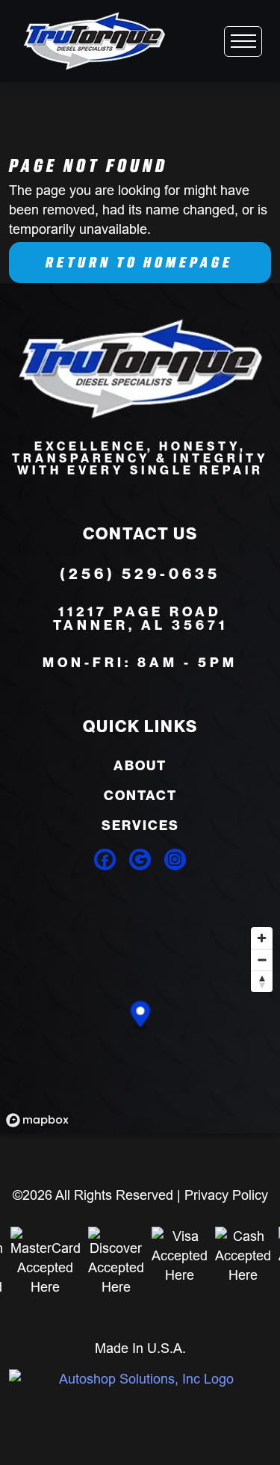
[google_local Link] (140, 859)
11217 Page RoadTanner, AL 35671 (140, 619)
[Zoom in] (262, 938)
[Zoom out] (262, 959)
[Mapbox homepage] (37, 1120)
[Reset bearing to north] (262, 981)
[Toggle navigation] (243, 41)
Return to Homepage (139, 262)
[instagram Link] (175, 859)
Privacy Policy (226, 1195)
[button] (141, 1015)
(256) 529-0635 (140, 574)
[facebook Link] (105, 859)
